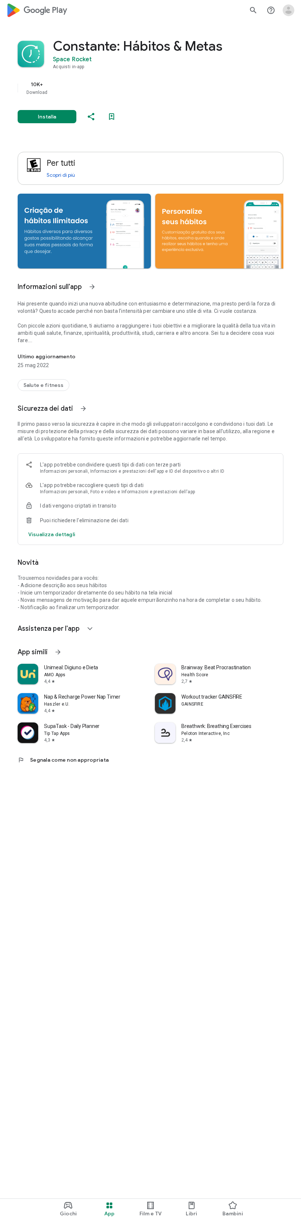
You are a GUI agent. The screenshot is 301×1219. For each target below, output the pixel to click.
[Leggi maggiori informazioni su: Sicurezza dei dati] (83, 408)
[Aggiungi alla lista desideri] (111, 116)
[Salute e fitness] (43, 385)
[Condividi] (91, 116)
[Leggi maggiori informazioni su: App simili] (58, 652)
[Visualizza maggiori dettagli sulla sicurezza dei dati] (51, 534)
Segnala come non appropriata (63, 760)
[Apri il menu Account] (288, 10)
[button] (84, 231)
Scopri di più (61, 175)
